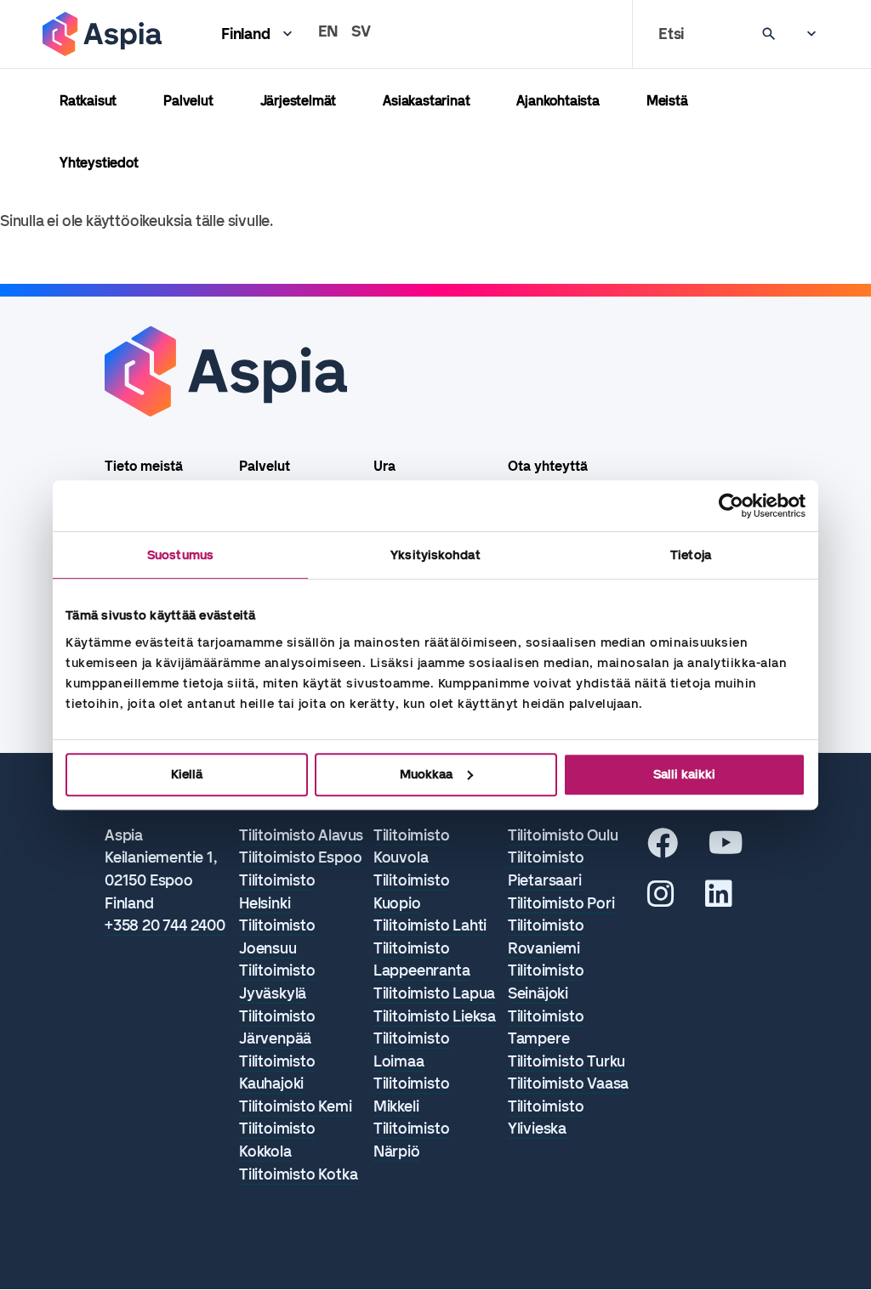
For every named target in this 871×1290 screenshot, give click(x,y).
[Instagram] (661, 900)
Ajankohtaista (557, 101)
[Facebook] (662, 849)
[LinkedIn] (718, 900)
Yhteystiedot (99, 163)
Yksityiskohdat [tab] (435, 555)
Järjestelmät (298, 101)
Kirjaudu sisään (802, 34)
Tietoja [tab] (690, 555)
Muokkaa (426, 774)
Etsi (671, 34)
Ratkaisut (88, 101)
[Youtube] (726, 849)
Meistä (667, 101)
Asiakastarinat (426, 101)
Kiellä (186, 774)
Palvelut (188, 101)
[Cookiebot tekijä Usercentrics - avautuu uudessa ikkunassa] (731, 505)
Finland (245, 34)
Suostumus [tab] (180, 555)
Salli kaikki (684, 774)
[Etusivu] (102, 34)
